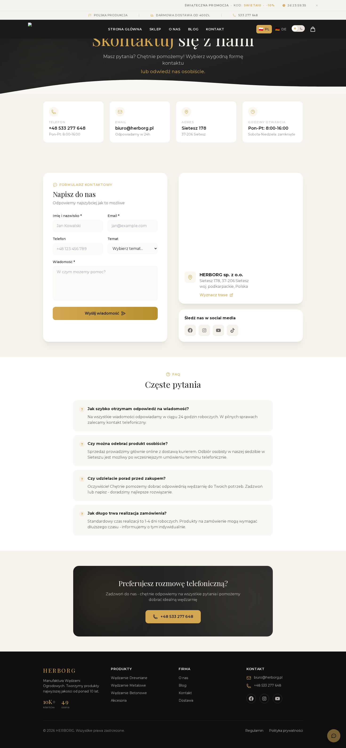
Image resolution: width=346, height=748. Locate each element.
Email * (113, 216)
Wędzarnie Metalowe (128, 685)
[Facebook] (190, 330)
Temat (113, 239)
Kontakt (215, 29)
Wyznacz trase (214, 295)
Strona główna (125, 29)
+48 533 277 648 (177, 616)
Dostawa (186, 700)
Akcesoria (119, 700)
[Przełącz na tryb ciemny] (298, 28)
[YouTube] (218, 330)
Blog (193, 29)
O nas (175, 29)
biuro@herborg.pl (268, 677)
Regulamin (254, 730)
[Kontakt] (333, 735)
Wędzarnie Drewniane (129, 678)
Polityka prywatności (286, 730)
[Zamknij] (317, 5)
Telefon (59, 239)
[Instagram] (204, 330)
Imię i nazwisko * (67, 216)
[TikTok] (232, 330)
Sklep (155, 29)
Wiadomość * (64, 262)
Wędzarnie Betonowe (129, 693)
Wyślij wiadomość (102, 313)
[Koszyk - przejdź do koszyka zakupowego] (313, 29)
